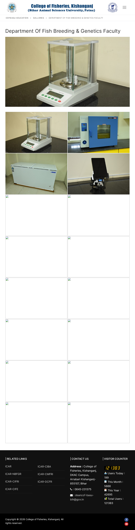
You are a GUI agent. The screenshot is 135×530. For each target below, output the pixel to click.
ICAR (8, 466)
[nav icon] (124, 7)
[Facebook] (126, 520)
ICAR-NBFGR (13, 474)
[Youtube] (126, 524)
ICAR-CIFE (11, 489)
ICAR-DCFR (45, 481)
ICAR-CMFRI (45, 474)
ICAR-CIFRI (12, 481)
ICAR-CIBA (44, 466)
